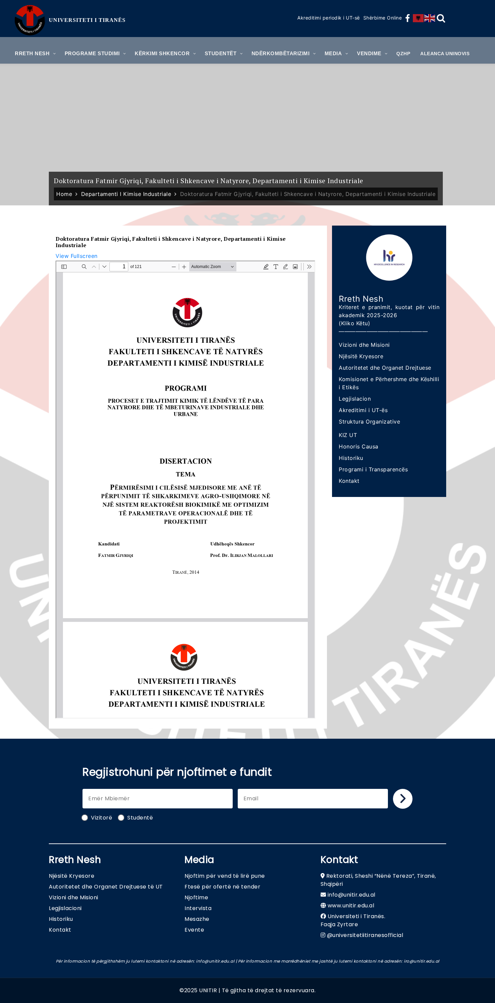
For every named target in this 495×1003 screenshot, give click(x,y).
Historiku (351, 458)
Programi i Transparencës (373, 469)
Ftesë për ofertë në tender (222, 887)
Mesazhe (197, 919)
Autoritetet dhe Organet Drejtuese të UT (106, 887)
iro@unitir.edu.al (421, 961)
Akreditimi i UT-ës (363, 410)
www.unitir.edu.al (351, 905)
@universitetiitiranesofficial (365, 935)
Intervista (198, 908)
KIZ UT (348, 435)
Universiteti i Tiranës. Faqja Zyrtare (353, 920)
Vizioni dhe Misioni (364, 344)
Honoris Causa (358, 446)
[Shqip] (418, 18)
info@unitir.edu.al (351, 895)
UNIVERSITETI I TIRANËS (87, 20)
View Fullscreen (77, 256)
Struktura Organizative (369, 421)
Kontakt (349, 480)
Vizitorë (101, 818)
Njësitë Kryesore (361, 356)
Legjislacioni (65, 908)
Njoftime (196, 897)
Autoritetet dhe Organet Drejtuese (385, 367)
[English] (430, 18)
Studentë (140, 818)
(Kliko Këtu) (354, 323)
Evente (194, 930)
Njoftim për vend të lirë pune (225, 876)
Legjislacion (355, 398)
